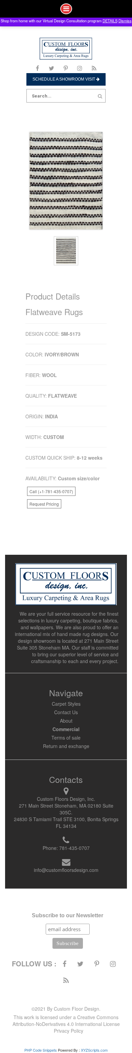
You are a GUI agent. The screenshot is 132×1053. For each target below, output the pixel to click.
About (66, 720)
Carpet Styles (66, 703)
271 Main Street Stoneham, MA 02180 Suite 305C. (66, 809)
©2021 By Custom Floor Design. (66, 1008)
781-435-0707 (74, 847)
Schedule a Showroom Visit (64, 79)
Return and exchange (66, 746)
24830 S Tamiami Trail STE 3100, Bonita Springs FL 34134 (66, 822)
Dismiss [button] (125, 20)
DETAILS (110, 20)
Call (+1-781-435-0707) (51, 491)
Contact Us (66, 712)
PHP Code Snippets (40, 1050)
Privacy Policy (68, 1030)
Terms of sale (66, 737)
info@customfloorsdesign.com (66, 869)
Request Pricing (44, 504)
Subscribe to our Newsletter (67, 915)
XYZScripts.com (94, 1050)
